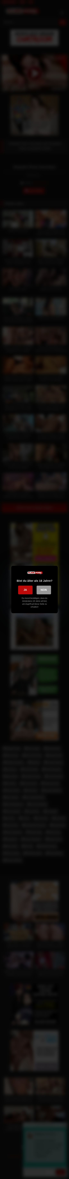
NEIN (44, 590)
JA (25, 590)
